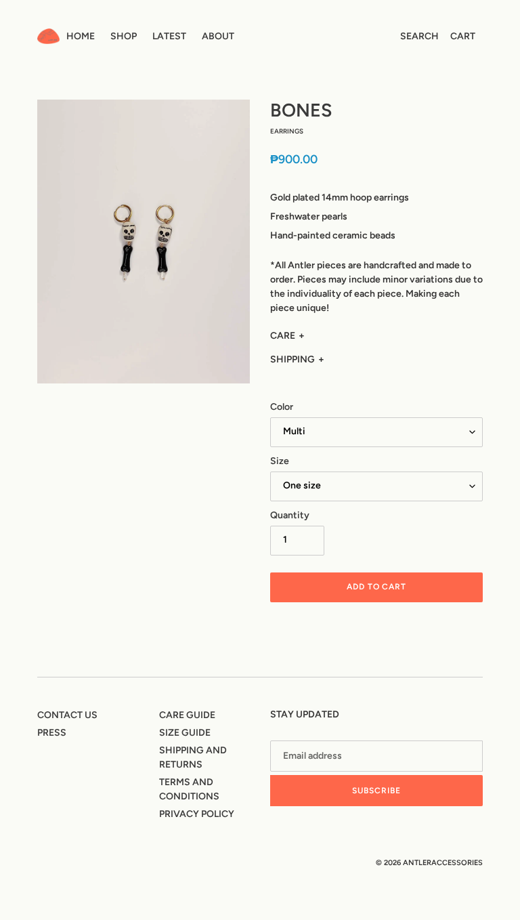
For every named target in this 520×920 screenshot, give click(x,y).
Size (279, 461)
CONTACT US (67, 715)
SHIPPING (292, 359)
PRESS (51, 732)
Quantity (289, 515)
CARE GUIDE (187, 715)
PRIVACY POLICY (196, 814)
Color (281, 407)
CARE (282, 335)
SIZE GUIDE (185, 732)
